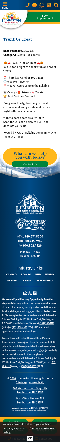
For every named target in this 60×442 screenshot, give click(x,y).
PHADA (27, 280)
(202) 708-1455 (19, 327)
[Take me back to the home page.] (14, 19)
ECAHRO (26, 274)
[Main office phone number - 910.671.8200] (28, 5)
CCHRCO (11, 274)
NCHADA (12, 280)
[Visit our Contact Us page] (34, 5)
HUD (38, 274)
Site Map (21, 382)
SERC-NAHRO (44, 280)
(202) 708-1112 (47, 323)
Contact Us (30, 164)
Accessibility (36, 382)
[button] (4, 5)
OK (30, 438)
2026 (13, 378)
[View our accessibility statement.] (49, 5)
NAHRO (49, 274)
